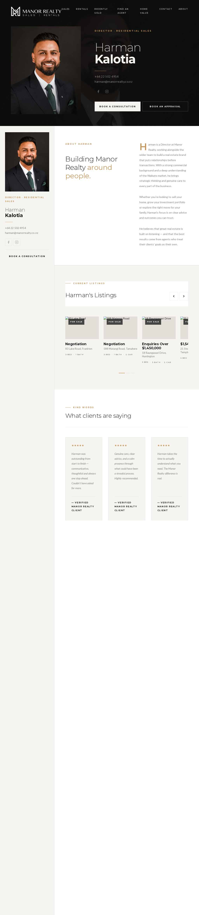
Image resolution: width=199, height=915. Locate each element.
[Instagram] (107, 91)
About (183, 9)
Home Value (144, 11)
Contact (165, 9)
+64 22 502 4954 (107, 76)
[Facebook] (98, 91)
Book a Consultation (117, 106)
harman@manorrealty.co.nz (114, 81)
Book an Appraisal (165, 106)
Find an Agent (123, 11)
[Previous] (173, 296)
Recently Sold (101, 11)
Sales (66, 9)
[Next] (184, 296)
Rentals (82, 9)
